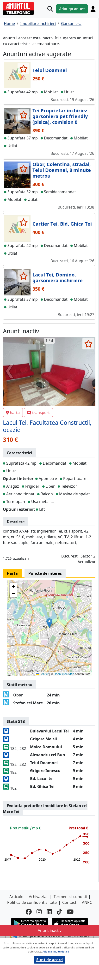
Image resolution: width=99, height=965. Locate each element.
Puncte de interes (45, 573)
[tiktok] (59, 911)
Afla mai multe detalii (56, 951)
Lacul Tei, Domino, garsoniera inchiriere (57, 277)
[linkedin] (49, 911)
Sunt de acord (49, 959)
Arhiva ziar (38, 896)
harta (15, 412)
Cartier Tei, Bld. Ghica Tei (62, 224)
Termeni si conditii (70, 896)
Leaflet (44, 674)
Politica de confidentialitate (32, 902)
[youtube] (70, 911)
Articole (16, 896)
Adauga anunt (72, 9)
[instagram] (39, 911)
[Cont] (93, 9)
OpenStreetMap (64, 674)
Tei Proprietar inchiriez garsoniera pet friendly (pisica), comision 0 (60, 116)
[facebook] (29, 911)
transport (41, 412)
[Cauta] (50, 8)
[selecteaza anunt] (23, 68)
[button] (49, 623)
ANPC (87, 902)
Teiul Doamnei (49, 70)
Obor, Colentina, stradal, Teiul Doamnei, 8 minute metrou (61, 170)
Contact (69, 902)
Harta (12, 573)
